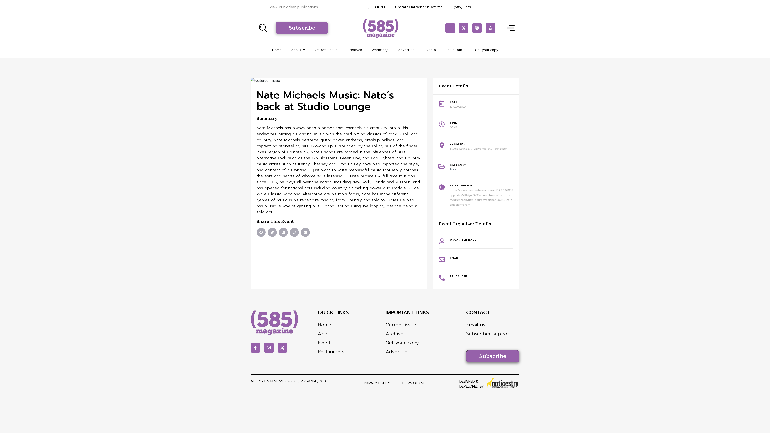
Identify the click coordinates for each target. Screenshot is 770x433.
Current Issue (326, 50)
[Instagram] (477, 28)
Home (277, 50)
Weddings (380, 50)
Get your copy (486, 50)
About (296, 50)
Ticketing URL (461, 185)
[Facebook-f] (450, 28)
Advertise (406, 50)
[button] (261, 232)
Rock (453, 169)
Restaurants (455, 50)
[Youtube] (490, 28)
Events (430, 50)
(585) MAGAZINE (304, 381)
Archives (354, 50)
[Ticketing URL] (442, 187)
